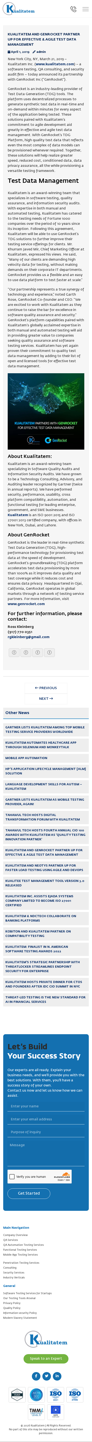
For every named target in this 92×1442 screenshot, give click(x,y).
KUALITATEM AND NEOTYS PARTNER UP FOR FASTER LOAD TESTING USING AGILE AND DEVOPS (44, 868)
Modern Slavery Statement (20, 1318)
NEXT (44, 699)
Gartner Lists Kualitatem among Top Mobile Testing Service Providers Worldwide (45, 729)
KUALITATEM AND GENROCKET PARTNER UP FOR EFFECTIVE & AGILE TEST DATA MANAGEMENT (44, 852)
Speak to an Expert (46, 1359)
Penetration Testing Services (21, 1263)
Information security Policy (20, 1313)
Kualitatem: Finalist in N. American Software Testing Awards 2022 (36, 949)
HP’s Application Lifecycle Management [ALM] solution (45, 771)
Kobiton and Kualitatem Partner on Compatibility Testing (38, 934)
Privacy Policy (12, 1303)
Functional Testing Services (20, 1250)
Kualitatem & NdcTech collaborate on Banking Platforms (40, 918)
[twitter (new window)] (46, 1376)
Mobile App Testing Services (20, 1255)
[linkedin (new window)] (57, 1376)
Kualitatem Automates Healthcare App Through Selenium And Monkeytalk (40, 745)
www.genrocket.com (26, 604)
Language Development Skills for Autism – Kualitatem (43, 786)
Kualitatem (18, 515)
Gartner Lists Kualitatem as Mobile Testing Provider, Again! (44, 802)
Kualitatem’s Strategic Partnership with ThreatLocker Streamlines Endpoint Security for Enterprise (42, 967)
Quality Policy (12, 1308)
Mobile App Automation (26, 758)
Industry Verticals (14, 1277)
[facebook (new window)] (36, 1376)
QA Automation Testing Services (23, 1245)
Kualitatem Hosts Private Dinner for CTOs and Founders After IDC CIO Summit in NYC (43, 984)
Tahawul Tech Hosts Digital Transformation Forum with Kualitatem (42, 817)
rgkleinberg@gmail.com (28, 637)
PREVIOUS (48, 688)
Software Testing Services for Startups (27, 1293)
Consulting (9, 1268)
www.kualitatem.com (55, 64)
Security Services (13, 1273)
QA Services (10, 1240)
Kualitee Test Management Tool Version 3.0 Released (44, 883)
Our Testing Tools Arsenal (19, 1298)
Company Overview (15, 1235)
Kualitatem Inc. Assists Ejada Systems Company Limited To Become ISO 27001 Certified (39, 901)
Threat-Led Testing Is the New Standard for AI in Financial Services (45, 999)
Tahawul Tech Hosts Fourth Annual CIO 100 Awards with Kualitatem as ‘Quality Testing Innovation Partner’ (45, 835)
